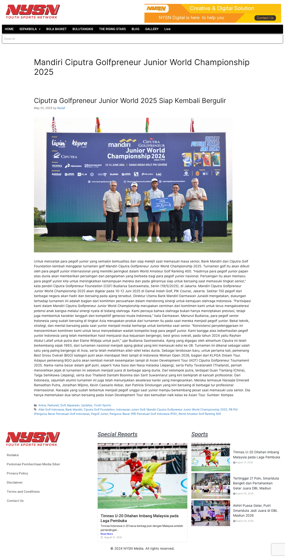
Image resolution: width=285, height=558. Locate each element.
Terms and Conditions (23, 491)
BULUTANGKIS (83, 29)
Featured (53, 405)
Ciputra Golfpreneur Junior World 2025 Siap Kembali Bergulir (130, 100)
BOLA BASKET (56, 29)
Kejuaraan (73, 405)
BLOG (135, 29)
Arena (42, 405)
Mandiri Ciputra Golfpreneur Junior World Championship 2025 (187, 409)
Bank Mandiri (74, 409)
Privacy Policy (17, 473)
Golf (63, 405)
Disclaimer (15, 482)
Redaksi (13, 455)
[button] (29, 29)
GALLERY (152, 29)
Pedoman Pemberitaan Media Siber (33, 464)
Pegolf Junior (99, 413)
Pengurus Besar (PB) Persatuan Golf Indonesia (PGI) (143, 413)
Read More (107, 533)
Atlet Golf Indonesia (51, 409)
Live (167, 29)
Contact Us (15, 501)
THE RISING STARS (112, 29)
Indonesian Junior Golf (130, 409)
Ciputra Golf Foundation (99, 409)
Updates (86, 405)
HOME (9, 29)
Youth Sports (102, 405)
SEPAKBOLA (28, 29)
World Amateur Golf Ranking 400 (199, 413)
